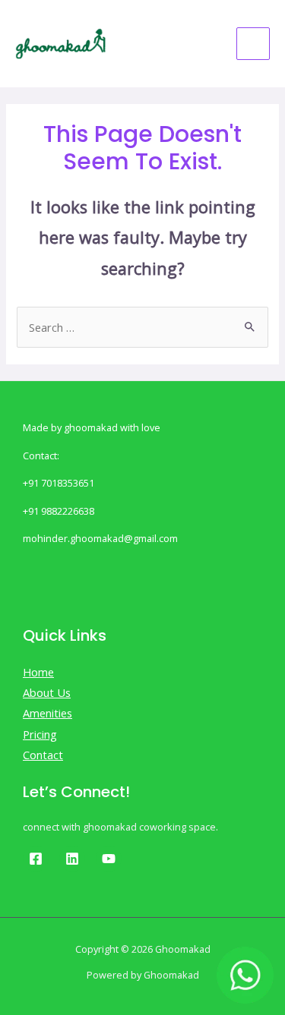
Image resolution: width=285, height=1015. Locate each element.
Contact (43, 754)
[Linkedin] (72, 859)
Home (38, 671)
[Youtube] (109, 859)
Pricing (40, 734)
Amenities (47, 712)
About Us (47, 692)
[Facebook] (36, 859)
